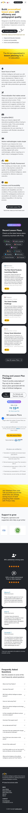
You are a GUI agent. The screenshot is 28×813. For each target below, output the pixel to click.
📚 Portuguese (20, 257)
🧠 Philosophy (17, 244)
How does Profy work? (8, 689)
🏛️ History (8, 244)
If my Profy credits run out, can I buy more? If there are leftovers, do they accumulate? (13, 750)
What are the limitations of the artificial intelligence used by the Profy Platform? (12, 757)
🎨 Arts (9, 251)
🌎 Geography (8, 254)
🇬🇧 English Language (18, 241)
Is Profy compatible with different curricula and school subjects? (13, 714)
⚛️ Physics (13, 247)
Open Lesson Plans (7, 792)
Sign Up (4, 794)
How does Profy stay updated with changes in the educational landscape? (13, 731)
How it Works (5, 789)
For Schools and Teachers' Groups (18, 395)
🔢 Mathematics (19, 254)
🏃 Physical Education (8, 257)
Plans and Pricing (6, 791)
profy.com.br (18, 809)
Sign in (4, 795)
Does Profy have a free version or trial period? (12, 738)
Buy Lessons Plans (14, 435)
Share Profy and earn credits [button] (11, 782)
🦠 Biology (7, 241)
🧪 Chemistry (17, 251)
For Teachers (6, 395)
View (7, 288)
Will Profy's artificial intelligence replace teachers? (12, 695)
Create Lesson (19, 2)
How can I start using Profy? (9, 701)
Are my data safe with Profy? (9, 725)
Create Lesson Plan (10, 31)
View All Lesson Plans (13, 360)
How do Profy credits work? (9, 744)
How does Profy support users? (10, 720)
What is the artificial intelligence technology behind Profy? (13, 707)
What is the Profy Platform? (9, 684)
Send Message (6, 801)
